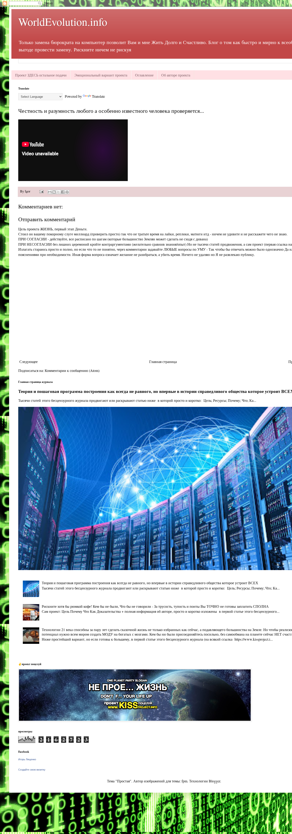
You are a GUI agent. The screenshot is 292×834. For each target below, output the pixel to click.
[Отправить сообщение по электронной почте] (41, 191)
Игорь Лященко (27, 759)
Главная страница (163, 361)
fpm (184, 781)
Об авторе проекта (175, 75)
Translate (98, 96)
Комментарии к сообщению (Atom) (72, 370)
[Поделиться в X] (58, 192)
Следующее (28, 361)
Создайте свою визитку (31, 769)
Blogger (214, 781)
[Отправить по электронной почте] (49, 192)
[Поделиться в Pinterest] (67, 192)
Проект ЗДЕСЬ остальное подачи (41, 75)
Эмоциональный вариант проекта (100, 75)
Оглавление (144, 75)
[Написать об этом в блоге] (54, 192)
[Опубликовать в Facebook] (62, 192)
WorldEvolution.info (62, 21)
